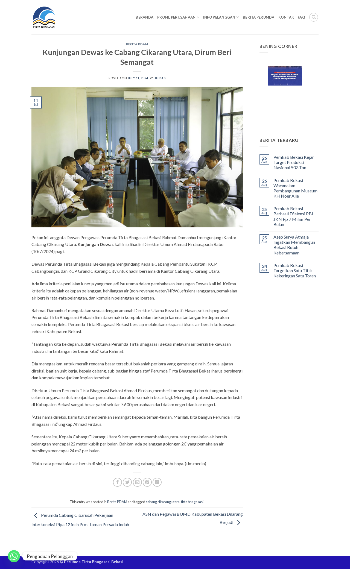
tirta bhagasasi (192, 502)
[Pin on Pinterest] (147, 482)
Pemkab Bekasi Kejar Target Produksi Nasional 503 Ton (293, 162)
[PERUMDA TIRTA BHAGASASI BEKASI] (54, 17)
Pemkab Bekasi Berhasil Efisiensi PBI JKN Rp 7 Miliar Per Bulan (293, 216)
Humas (159, 78)
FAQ (301, 17)
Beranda (144, 17)
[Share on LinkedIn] (157, 482)
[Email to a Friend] (137, 482)
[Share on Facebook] (117, 482)
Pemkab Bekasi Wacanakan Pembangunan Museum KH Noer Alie (295, 188)
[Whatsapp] (14, 556)
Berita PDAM (137, 44)
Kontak (286, 17)
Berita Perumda (259, 17)
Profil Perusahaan (176, 17)
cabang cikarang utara (163, 502)
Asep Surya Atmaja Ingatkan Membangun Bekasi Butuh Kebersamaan (294, 244)
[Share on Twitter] (127, 482)
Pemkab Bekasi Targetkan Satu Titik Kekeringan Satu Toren (294, 270)
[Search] (313, 17)
